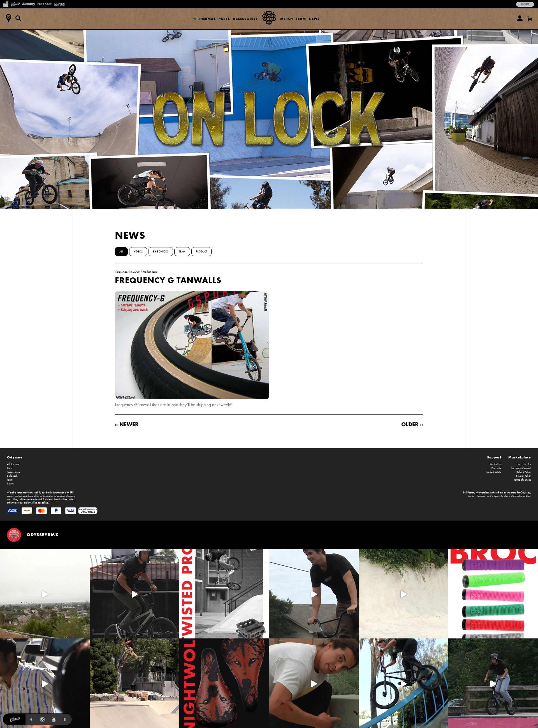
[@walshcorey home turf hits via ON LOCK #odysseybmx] (403, 593)
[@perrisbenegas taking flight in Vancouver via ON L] (493, 683)
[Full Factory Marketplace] (5, 3)
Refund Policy (523, 472)
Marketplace (519, 457)
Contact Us (495, 464)
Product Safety (493, 472)
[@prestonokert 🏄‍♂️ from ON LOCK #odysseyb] (45, 593)
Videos (138, 251)
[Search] (18, 18)
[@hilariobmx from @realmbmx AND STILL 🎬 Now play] (45, 683)
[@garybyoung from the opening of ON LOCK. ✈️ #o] (134, 593)
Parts (224, 19)
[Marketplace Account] (519, 18)
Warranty (496, 468)
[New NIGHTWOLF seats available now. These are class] (224, 683)
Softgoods (12, 475)
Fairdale (481, 496)
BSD (528, 496)
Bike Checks (160, 251)
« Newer (127, 424)
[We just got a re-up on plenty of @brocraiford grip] (493, 593)
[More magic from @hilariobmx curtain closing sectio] (314, 683)
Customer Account (521, 468)
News (314, 19)
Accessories (245, 19)
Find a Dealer (524, 464)
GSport (495, 496)
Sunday (471, 496)
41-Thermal (204, 19)
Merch (286, 19)
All (121, 251)
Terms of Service (522, 479)
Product (201, 251)
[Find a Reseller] (8, 18)
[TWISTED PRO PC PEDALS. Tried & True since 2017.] (224, 593)
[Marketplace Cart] (529, 18)
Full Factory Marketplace (476, 492)
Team (301, 19)
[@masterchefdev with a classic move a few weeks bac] (134, 683)
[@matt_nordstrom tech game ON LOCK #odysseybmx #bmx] (314, 593)
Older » (412, 424)
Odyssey (14, 457)
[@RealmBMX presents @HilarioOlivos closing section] (403, 683)
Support (525, 4)
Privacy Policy (523, 475)
